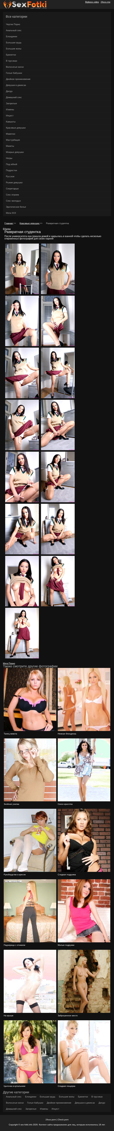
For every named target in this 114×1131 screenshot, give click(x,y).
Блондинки (11, 36)
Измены (10, 109)
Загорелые (11, 103)
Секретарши (12, 188)
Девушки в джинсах (16, 85)
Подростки (11, 170)
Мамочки (10, 134)
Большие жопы (13, 48)
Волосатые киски (15, 67)
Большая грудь (14, 42)
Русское (10, 176)
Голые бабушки (14, 73)
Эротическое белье (16, 207)
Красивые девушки (16, 127)
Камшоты (11, 121)
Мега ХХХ (11, 213)
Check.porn (63, 1119)
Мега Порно (9, 663)
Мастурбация (13, 140)
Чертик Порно (13, 24)
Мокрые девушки (15, 152)
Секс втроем (12, 194)
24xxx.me (105, 2)
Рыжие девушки (14, 182)
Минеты (10, 146)
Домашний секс (14, 97)
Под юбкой (11, 164)
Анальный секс (14, 30)
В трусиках (11, 61)
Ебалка (7, 229)
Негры (9, 158)
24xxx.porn (51, 1119)
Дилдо (9, 91)
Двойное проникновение (18, 79)
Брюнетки (11, 54)
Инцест (10, 115)
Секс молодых (13, 200)
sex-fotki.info (26, 1124)
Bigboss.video (92, 2)
